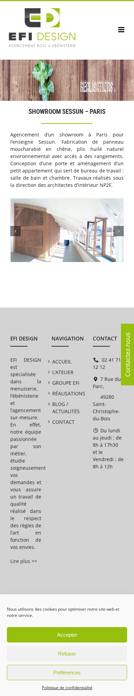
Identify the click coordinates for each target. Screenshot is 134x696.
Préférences (67, 672)
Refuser (67, 654)
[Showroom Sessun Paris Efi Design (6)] (67, 202)
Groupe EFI (65, 383)
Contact (63, 422)
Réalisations (67, 393)
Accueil (61, 361)
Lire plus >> (23, 561)
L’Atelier (63, 372)
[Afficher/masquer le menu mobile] (121, 29)
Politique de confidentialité (67, 688)
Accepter (67, 635)
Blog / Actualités (66, 408)
